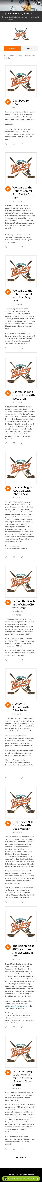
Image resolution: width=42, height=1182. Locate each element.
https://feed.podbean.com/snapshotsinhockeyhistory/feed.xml (22, 18)
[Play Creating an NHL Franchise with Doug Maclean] (8, 823)
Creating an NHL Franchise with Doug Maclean (22, 825)
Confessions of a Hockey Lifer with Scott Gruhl (23, 395)
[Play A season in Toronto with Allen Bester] (8, 705)
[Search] (34, 3)
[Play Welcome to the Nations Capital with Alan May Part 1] (8, 292)
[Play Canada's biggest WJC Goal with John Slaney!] (8, 488)
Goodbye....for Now (21, 102)
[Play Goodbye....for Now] (8, 102)
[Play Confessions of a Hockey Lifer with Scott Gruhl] (8, 393)
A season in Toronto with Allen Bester (20, 707)
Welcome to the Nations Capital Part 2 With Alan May (22, 192)
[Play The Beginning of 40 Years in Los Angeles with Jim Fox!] (8, 947)
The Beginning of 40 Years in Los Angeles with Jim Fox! (23, 950)
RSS (30, 48)
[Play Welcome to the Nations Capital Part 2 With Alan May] (8, 189)
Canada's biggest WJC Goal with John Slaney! (22, 490)
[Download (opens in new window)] (14, 144)
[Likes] (6, 144)
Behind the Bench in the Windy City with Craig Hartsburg (23, 606)
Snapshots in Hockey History (16, 13)
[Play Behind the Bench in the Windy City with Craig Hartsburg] (8, 602)
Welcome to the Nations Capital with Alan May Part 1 (22, 295)
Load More (21, 1157)
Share (13, 48)
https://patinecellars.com (16, 1006)
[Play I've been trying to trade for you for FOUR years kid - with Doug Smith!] (8, 1072)
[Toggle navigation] (39, 3)
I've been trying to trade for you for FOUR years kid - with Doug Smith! (22, 1077)
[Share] (22, 143)
